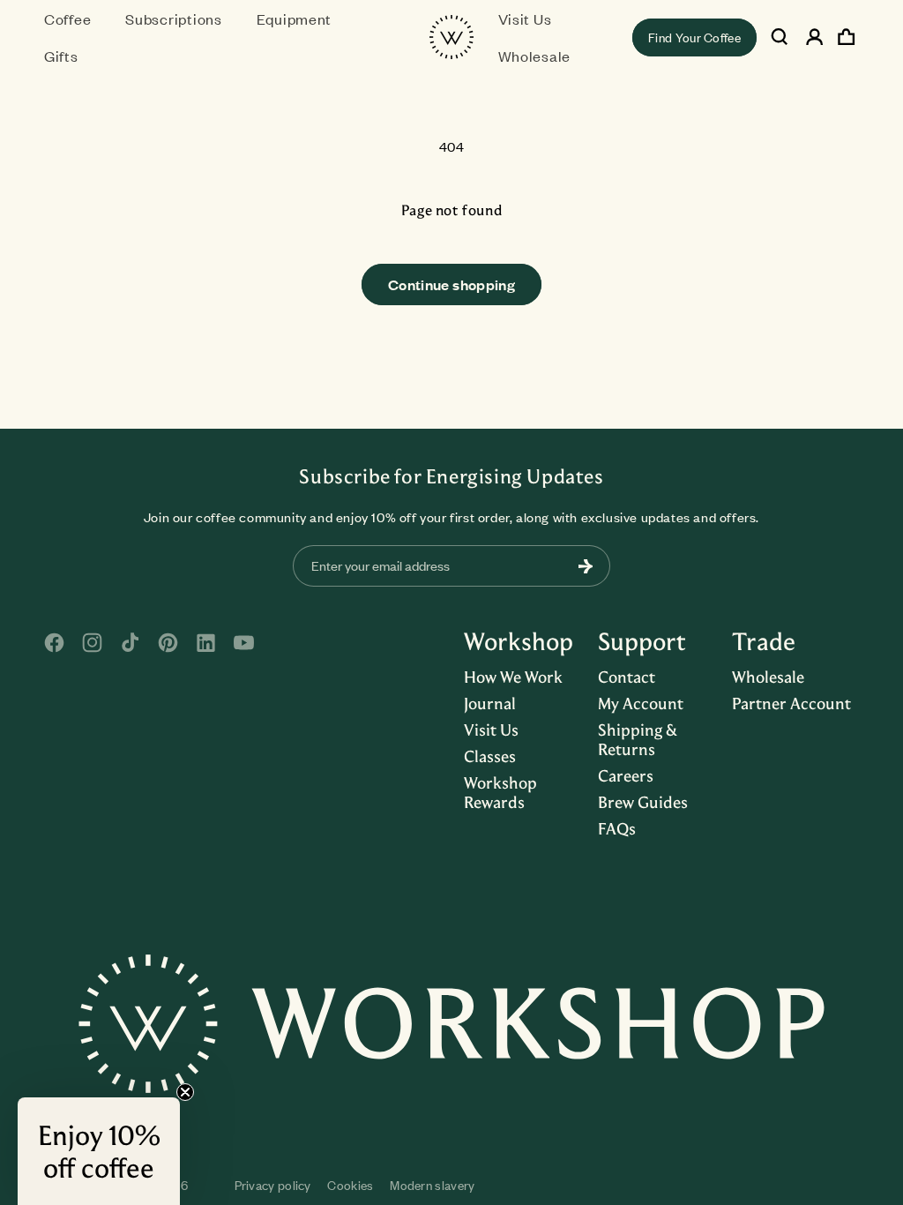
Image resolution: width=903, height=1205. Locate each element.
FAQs (617, 828)
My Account (640, 703)
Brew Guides (643, 802)
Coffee (67, 18)
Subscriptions (173, 18)
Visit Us (491, 729)
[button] (74, 18)
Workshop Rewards (500, 792)
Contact (626, 676)
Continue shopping (451, 284)
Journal (490, 703)
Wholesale (768, 676)
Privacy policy (273, 1185)
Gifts (61, 55)
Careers (625, 775)
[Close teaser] (185, 1092)
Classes (490, 756)
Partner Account (791, 703)
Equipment (294, 18)
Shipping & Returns (637, 740)
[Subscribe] (585, 566)
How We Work (513, 676)
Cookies (350, 1185)
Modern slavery (432, 1185)
